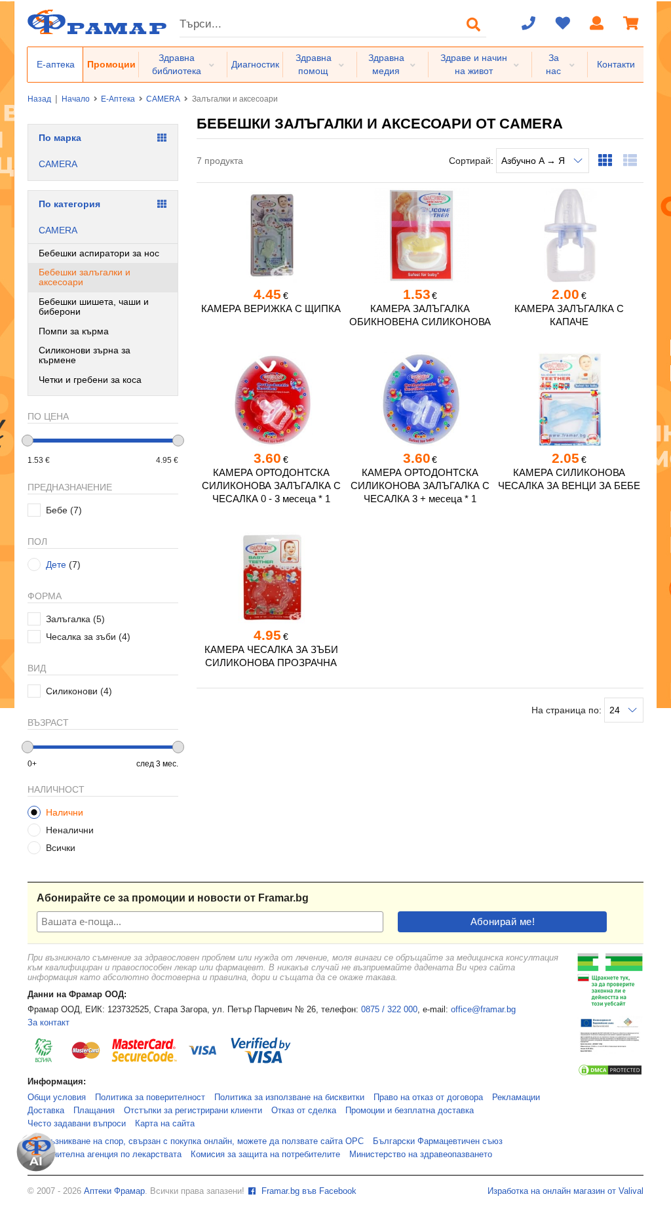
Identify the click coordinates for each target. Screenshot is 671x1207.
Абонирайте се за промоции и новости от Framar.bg (173, 897)
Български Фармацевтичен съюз (438, 1141)
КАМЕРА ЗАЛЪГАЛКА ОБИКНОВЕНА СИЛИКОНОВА (420, 315)
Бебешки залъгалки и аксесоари (84, 277)
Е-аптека (56, 64)
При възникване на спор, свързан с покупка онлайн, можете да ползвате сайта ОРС (196, 1141)
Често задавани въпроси (77, 1123)
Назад (39, 99)
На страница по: (567, 710)
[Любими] (562, 24)
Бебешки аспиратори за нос (99, 253)
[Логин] (597, 24)
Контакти (616, 64)
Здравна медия (386, 64)
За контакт (48, 1022)
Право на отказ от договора (428, 1097)
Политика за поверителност (150, 1097)
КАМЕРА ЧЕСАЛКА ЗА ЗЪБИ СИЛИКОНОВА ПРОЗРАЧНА (271, 656)
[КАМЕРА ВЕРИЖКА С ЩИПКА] (271, 235)
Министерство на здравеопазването (420, 1154)
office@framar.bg (483, 1009)
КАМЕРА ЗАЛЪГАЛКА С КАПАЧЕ (569, 315)
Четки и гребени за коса (90, 379)
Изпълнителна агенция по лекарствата (105, 1154)
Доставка (46, 1110)
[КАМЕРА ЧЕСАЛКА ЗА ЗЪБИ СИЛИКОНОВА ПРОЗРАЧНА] (271, 576)
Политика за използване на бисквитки (289, 1097)
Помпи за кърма (74, 331)
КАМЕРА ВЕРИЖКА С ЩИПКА (271, 308)
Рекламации (516, 1097)
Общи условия (57, 1097)
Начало (76, 99)
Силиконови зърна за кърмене (84, 355)
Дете (56, 564)
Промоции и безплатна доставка (409, 1110)
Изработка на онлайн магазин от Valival (565, 1191)
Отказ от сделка (303, 1110)
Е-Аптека (118, 99)
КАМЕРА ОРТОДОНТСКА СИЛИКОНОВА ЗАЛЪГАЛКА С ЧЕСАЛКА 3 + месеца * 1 (420, 485)
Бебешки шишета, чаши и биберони (94, 306)
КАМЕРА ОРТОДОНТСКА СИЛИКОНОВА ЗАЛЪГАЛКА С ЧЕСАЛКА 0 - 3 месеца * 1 (271, 485)
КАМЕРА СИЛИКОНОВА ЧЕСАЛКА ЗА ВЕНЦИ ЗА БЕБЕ (569, 479)
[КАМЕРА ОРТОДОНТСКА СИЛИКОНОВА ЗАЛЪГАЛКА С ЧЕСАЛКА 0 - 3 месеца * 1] (271, 399)
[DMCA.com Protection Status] (610, 1073)
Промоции (111, 64)
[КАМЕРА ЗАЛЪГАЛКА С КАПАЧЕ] (569, 235)
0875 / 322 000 (389, 1009)
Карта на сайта (165, 1123)
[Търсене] (473, 24)
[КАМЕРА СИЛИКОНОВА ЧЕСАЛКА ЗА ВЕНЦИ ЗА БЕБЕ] (569, 399)
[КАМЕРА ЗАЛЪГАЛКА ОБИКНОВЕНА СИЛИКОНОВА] (419, 235)
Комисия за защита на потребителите (265, 1154)
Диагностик (255, 64)
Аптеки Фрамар (114, 1191)
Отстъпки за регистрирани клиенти (193, 1110)
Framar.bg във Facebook (307, 1191)
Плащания (94, 1110)
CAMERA (163, 99)
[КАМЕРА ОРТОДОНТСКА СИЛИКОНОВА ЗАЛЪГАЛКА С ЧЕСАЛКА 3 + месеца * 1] (419, 399)
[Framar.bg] (97, 23)
